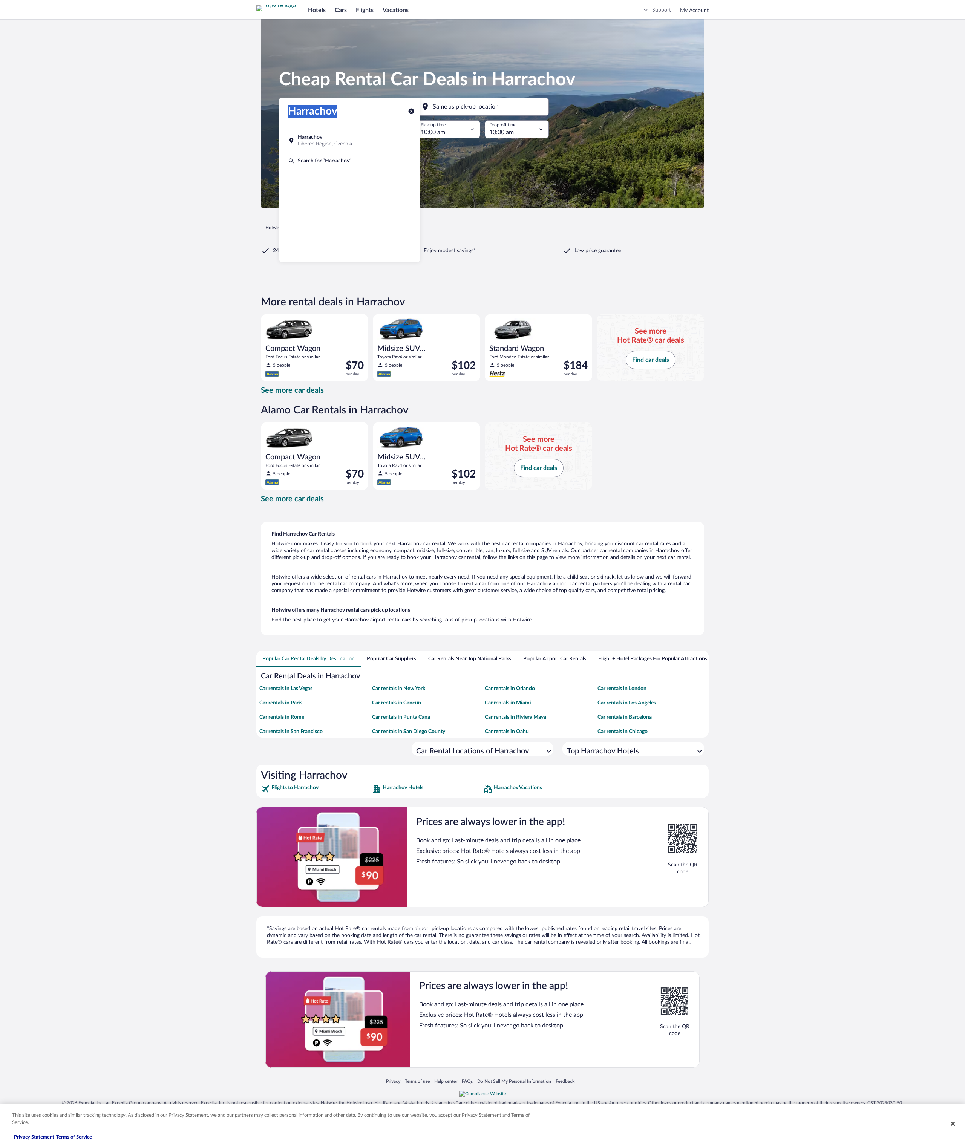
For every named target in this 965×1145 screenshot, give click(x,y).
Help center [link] (445, 1081)
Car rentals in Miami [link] (508, 703)
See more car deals (292, 390)
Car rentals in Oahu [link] (507, 731)
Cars (341, 10)
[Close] (953, 1123)
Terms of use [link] (417, 1081)
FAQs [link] (467, 1081)
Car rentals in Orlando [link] (510, 688)
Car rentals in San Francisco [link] (291, 731)
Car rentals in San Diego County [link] (408, 731)
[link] (316, 788)
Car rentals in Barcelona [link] (624, 717)
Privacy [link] (393, 1081)
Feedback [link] (565, 1081)
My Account (694, 10)
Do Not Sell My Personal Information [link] (514, 1081)
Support (661, 10)
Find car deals (650, 360)
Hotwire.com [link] (278, 227)
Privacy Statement (34, 1137)
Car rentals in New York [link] (398, 688)
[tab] (308, 659)
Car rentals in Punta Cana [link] (401, 717)
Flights (365, 10)
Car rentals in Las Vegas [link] (285, 688)
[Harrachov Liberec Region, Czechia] (349, 140)
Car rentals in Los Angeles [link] (626, 703)
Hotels (317, 10)
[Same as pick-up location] (482, 107)
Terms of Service (74, 1137)
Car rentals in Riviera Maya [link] (515, 717)
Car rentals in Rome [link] (281, 717)
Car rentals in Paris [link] (280, 703)
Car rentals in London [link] (621, 688)
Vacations (396, 10)
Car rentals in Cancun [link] (396, 703)
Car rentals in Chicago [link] (622, 731)
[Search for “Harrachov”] (349, 161)
